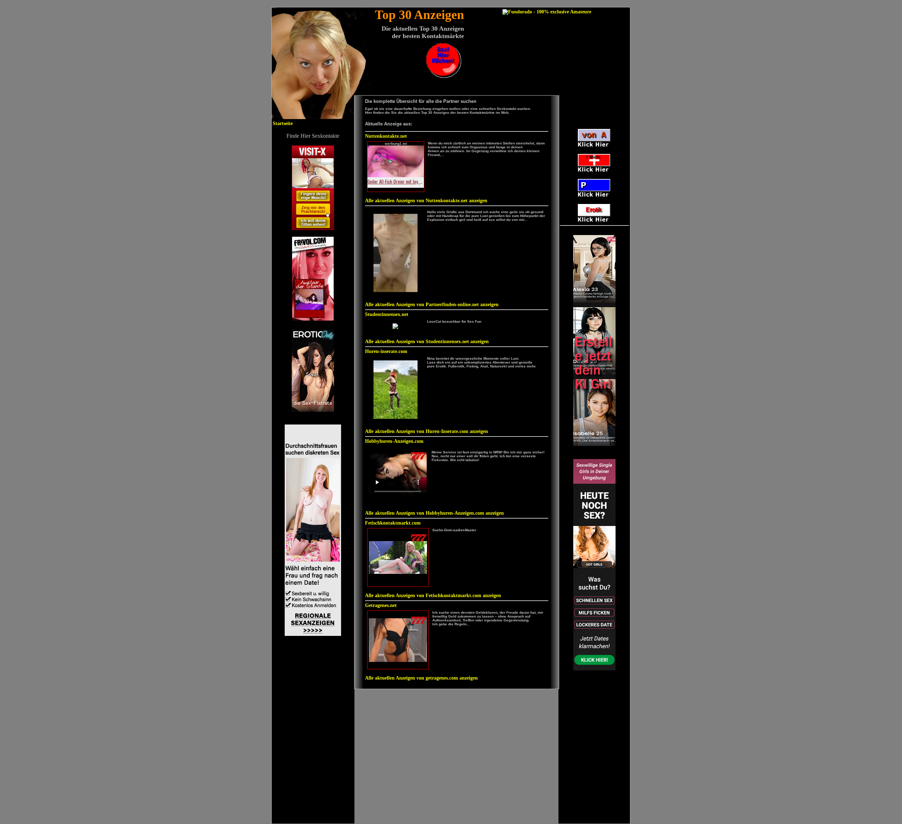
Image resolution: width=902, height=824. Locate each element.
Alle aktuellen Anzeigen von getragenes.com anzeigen (421, 678)
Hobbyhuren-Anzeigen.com (394, 441)
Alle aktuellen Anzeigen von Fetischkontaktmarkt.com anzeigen (433, 595)
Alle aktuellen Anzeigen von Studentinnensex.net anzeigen (427, 341)
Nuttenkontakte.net (386, 136)
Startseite (283, 123)
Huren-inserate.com (386, 351)
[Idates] (313, 634)
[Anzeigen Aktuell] (313, 410)
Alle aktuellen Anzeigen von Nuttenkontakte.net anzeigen (426, 200)
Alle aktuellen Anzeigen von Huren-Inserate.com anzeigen (426, 431)
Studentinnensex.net (386, 314)
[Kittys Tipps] (443, 76)
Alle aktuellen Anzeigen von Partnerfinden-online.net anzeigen (432, 304)
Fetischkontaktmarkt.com (393, 523)
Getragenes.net (381, 605)
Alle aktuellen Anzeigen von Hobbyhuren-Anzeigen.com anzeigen (434, 513)
